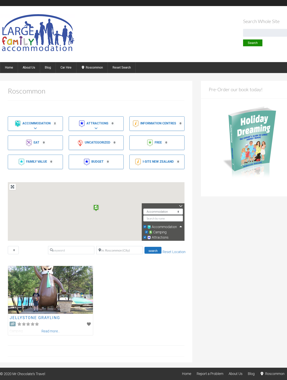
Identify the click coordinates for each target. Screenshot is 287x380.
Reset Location (173, 252)
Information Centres (158, 123)
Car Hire (66, 67)
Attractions (97, 123)
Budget (97, 161)
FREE (159, 142)
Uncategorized (98, 142)
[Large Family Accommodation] (37, 52)
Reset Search (121, 67)
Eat (37, 142)
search (154, 251)
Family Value (37, 161)
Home (9, 67)
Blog (48, 67)
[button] (96, 207)
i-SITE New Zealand (159, 161)
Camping (160, 232)
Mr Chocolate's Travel (28, 374)
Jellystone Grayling (35, 317)
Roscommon (94, 67)
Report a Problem (210, 374)
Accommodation (36, 123)
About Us (29, 67)
